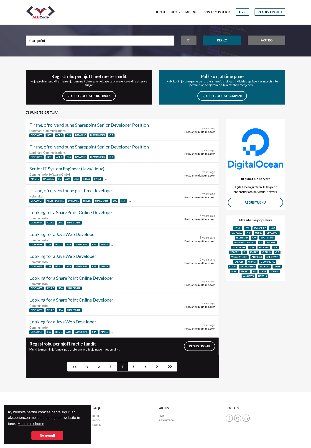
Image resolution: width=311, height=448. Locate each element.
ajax (233, 271)
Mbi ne (191, 12)
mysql (97, 179)
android (264, 266)
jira (76, 179)
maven (104, 244)
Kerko (222, 40)
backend (264, 247)
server (87, 201)
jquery (254, 252)
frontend (242, 237)
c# (260, 242)
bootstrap (267, 237)
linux (86, 179)
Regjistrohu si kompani (222, 96)
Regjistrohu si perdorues (89, 96)
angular (257, 257)
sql (115, 201)
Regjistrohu (270, 12)
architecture (55, 201)
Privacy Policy (217, 12)
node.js (262, 276)
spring (244, 271)
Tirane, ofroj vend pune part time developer (71, 190)
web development (244, 242)
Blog (175, 12)
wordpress (238, 247)
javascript (81, 244)
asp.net (252, 262)
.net (49, 135)
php (248, 233)
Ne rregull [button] (47, 435)
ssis (123, 201)
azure (50, 222)
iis (59, 179)
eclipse (274, 271)
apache (35, 179)
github (266, 252)
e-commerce (268, 262)
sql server (272, 257)
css (69, 135)
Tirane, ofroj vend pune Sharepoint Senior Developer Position (89, 125)
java (67, 179)
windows (248, 276)
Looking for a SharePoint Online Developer (71, 212)
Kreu (160, 12)
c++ (254, 237)
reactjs (234, 252)
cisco (232, 266)
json (263, 271)
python (271, 242)
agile (59, 135)
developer (36, 135)
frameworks (97, 135)
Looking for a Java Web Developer (62, 234)
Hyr (242, 12)
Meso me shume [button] (31, 424)
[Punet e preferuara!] (189, 40)
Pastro (266, 40)
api (254, 271)
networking (247, 266)
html (58, 244)
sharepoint (101, 201)
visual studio (239, 257)
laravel (239, 262)
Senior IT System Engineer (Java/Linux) (66, 168)
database (80, 135)
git (111, 135)
